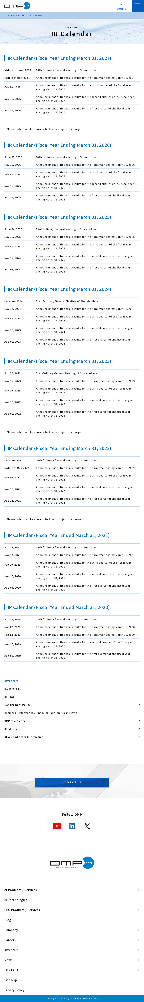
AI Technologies (15, 900)
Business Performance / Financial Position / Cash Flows (40, 713)
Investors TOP (13, 688)
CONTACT (122, 9)
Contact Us (72, 782)
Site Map (10, 980)
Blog (7, 920)
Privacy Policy (14, 990)
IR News (9, 696)
